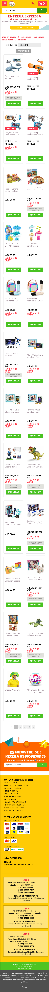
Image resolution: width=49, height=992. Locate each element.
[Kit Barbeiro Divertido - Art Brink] (13, 511)
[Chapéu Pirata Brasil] (13, 679)
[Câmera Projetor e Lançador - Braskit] (13, 568)
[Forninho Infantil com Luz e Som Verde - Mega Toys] (35, 399)
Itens (42, 3)
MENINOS (22, 40)
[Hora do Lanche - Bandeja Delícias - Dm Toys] (13, 178)
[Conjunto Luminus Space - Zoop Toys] (35, 510)
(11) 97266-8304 (26, 892)
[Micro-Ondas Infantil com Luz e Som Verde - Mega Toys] (35, 344)
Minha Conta (11, 791)
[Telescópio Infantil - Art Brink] (13, 342)
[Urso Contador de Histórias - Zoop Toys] (13, 622)
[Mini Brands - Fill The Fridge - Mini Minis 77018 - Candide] (35, 679)
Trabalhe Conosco (14, 810)
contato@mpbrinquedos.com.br (18, 864)
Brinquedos (26, 37)
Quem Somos (11, 782)
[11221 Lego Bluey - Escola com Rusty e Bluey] (35, 176)
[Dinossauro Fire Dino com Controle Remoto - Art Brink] (35, 454)
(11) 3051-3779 (26, 915)
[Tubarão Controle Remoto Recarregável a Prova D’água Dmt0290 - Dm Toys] (13, 65)
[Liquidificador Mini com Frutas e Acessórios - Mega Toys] (35, 233)
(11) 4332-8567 (26, 944)
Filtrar (24, 51)
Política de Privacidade (16, 785)
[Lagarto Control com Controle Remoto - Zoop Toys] (35, 622)
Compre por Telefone (15, 802)
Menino (30, 760)
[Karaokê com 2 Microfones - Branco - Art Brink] (35, 287)
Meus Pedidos (11, 794)
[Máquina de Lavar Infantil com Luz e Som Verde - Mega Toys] (13, 399)
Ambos (40, 760)
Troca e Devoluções (15, 807)
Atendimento (11, 799)
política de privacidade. (25, 978)
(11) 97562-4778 (26, 946)
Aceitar (24, 987)
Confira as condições (24, 28)
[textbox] (16, 10)
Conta (33, 5)
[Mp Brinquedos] (13, 4)
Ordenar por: (11, 45)
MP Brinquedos (10, 37)
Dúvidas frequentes (15, 805)
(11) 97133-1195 (26, 918)
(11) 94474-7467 (26, 890)
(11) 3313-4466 (26, 887)
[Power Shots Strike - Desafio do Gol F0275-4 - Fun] (13, 454)
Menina (19, 760)
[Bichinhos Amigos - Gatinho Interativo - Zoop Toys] (35, 566)
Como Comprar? (13, 796)
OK (42, 765)
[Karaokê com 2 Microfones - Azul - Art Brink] (13, 287)
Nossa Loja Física (13, 788)
